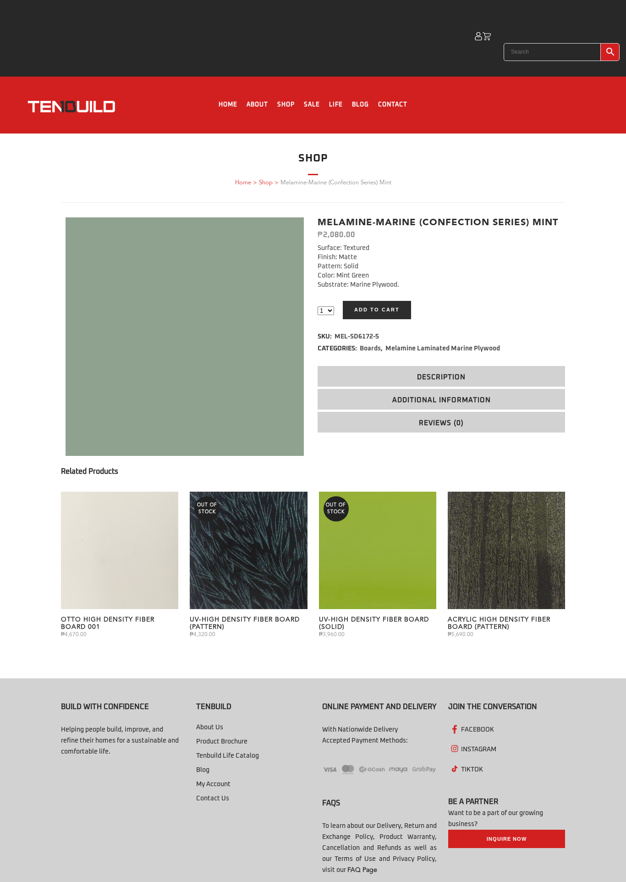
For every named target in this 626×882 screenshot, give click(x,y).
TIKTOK (472, 769)
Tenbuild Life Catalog (227, 756)
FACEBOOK (477, 730)
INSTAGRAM (478, 749)
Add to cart (377, 309)
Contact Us (212, 798)
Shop (266, 183)
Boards (370, 348)
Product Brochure (221, 741)
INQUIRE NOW (507, 839)
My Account (213, 784)
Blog (202, 770)
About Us (209, 727)
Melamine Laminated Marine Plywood (442, 348)
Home (243, 183)
